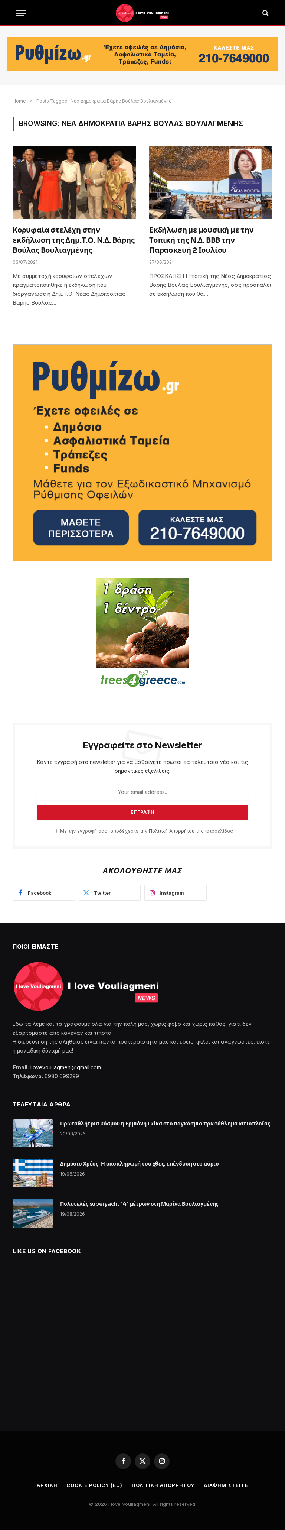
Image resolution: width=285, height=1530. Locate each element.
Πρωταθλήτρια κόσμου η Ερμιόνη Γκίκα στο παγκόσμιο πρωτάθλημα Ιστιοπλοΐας (165, 1123)
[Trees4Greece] (142, 633)
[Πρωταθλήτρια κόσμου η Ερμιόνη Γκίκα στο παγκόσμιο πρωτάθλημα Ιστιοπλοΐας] (33, 1133)
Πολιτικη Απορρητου (163, 1485)
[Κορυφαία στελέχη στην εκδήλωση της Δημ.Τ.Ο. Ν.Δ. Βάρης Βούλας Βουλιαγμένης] (74, 182)
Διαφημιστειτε (226, 1485)
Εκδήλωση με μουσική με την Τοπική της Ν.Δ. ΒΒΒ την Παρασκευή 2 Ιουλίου (201, 240)
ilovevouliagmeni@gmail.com (65, 1067)
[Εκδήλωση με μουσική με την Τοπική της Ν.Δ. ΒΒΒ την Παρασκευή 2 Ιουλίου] (210, 182)
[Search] (265, 13)
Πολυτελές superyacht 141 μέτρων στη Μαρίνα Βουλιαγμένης (139, 1203)
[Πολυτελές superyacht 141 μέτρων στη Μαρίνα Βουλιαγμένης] (33, 1213)
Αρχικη (47, 1485)
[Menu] (21, 13)
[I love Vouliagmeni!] (142, 13)
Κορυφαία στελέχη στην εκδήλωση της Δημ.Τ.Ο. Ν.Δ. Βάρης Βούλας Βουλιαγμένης (74, 240)
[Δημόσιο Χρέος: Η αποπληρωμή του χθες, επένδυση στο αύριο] (33, 1173)
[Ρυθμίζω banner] (142, 54)
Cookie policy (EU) (94, 1485)
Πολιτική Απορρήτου (171, 831)
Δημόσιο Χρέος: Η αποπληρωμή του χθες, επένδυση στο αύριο (139, 1163)
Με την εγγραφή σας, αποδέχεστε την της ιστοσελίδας (146, 831)
